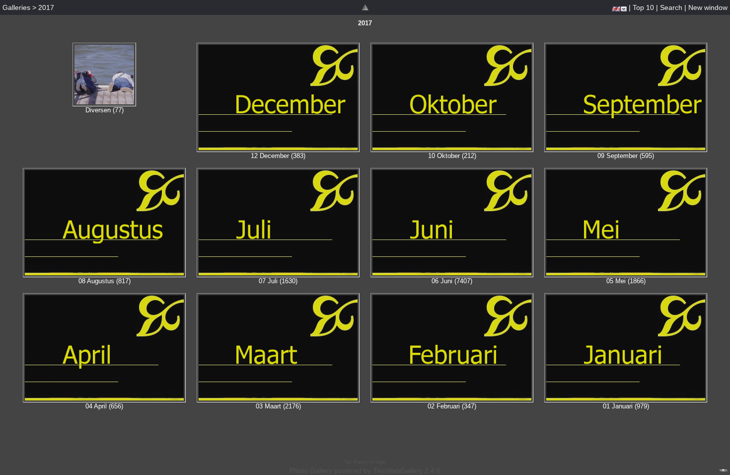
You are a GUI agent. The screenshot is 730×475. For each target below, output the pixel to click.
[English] (616, 8)
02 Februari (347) (452, 406)
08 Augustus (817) (104, 281)
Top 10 (643, 7)
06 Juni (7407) (452, 281)
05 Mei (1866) (626, 281)
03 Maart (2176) (278, 406)
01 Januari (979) (626, 406)
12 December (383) (278, 155)
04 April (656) (104, 406)
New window (708, 7)
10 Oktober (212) (452, 155)
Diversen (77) (104, 110)
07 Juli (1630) (278, 281)
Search (671, 7)
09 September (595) (625, 155)
